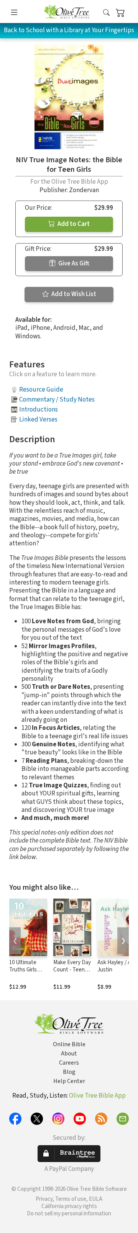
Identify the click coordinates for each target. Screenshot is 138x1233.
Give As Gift (73, 263)
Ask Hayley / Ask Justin (116, 966)
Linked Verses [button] (38, 419)
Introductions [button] (38, 409)
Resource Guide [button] (41, 389)
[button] (106, 13)
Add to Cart (73, 224)
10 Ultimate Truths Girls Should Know (25, 969)
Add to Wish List (73, 294)
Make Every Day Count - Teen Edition (72, 969)
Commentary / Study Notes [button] (57, 399)
